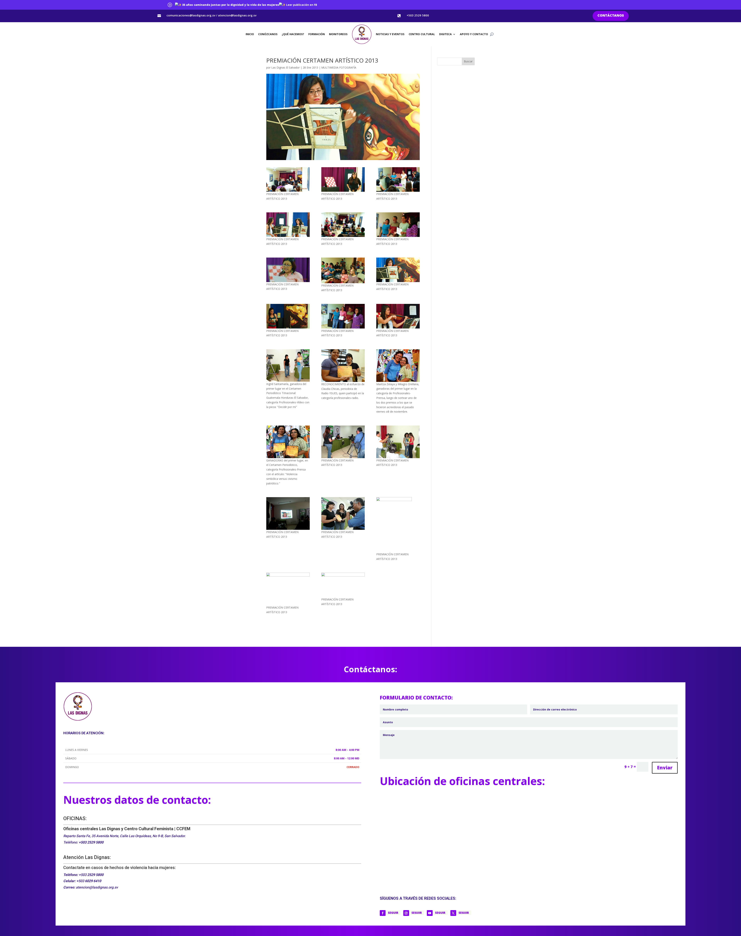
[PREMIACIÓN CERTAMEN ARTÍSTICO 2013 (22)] (398, 524)
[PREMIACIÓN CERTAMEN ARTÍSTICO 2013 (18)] (343, 442)
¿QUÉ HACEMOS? (293, 34)
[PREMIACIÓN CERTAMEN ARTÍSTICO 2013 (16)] (398, 365)
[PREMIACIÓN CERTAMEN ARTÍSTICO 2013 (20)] (288, 513)
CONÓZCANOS (267, 34)
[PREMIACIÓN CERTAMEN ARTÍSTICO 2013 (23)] (288, 589)
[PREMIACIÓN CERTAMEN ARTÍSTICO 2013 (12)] (343, 316)
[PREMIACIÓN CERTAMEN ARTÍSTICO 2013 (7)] (398, 224)
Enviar (664, 767)
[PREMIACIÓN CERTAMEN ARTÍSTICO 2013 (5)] (288, 224)
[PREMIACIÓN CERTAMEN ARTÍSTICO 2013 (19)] (398, 442)
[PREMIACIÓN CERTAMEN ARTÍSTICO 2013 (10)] (398, 270)
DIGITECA (445, 34)
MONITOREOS (338, 34)
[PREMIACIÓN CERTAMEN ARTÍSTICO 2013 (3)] (343, 179)
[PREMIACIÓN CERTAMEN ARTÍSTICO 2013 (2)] (288, 179)
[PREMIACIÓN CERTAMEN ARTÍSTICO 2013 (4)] (398, 179)
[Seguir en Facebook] (383, 913)
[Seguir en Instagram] (406, 913)
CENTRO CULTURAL (422, 34)
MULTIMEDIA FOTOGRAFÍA (338, 67)
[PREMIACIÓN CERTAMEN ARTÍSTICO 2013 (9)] (343, 270)
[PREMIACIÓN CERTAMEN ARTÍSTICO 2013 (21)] (343, 513)
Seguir (393, 913)
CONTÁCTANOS (610, 15)
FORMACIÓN (316, 34)
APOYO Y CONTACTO (474, 34)
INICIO (250, 34)
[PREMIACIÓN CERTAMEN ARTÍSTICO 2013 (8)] (288, 270)
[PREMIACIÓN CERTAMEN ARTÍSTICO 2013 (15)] (343, 365)
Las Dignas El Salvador (285, 67)
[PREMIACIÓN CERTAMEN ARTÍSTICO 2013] (343, 585)
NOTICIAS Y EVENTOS (390, 34)
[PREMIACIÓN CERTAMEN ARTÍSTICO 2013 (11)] (288, 316)
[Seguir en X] (453, 913)
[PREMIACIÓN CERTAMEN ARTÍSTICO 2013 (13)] (398, 316)
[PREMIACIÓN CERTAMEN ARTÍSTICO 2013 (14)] (288, 365)
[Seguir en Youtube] (430, 913)
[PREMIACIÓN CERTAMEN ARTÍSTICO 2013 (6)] (343, 224)
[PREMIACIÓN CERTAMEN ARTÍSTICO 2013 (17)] (288, 442)
